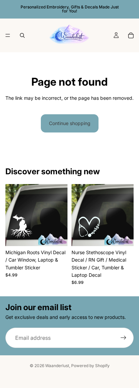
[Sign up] (123, 338)
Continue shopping (69, 123)
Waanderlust (57, 365)
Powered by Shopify (90, 365)
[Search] (22, 35)
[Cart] (130, 35)
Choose (129, 238)
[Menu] (8, 35)
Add (63, 238)
